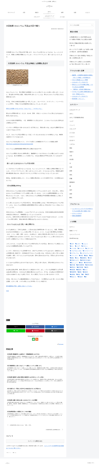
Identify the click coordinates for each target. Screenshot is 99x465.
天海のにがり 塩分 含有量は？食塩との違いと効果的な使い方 (81, 57)
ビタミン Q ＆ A (77, 213)
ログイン (72, 227)
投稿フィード (73, 230)
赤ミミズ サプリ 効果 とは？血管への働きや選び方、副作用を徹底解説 (81, 50)
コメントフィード (75, 234)
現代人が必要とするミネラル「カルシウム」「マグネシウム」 (24, 108)
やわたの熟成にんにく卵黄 (80, 80)
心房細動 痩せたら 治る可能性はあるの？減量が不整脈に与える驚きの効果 (81, 38)
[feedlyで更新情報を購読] (33, 339)
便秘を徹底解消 (76, 215)
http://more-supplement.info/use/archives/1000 (19, 144)
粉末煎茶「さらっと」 (78, 98)
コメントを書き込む (35, 441)
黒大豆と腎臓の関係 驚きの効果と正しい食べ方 (81, 44)
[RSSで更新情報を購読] (36, 339)
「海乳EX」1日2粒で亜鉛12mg (81, 89)
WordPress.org (74, 238)
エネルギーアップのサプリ (80, 96)
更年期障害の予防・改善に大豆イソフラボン (19, 286)
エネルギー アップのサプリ (80, 82)
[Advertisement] (35, 41)
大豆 (7, 291)
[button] (54, 330)
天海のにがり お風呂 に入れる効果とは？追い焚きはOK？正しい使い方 (80, 63)
